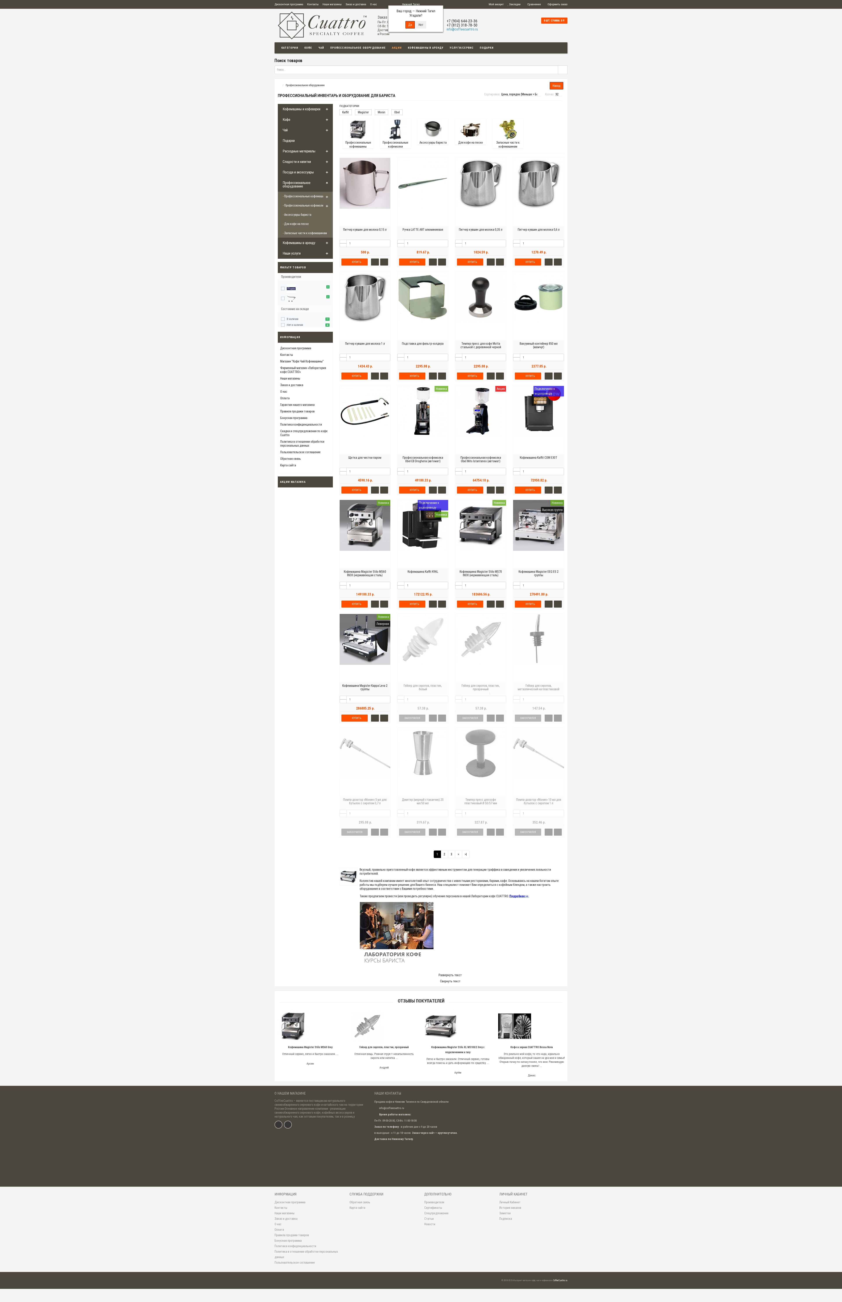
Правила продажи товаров (297, 411)
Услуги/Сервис (462, 47)
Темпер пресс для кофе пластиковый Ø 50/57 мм (480, 801)
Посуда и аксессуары (298, 172)
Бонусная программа (293, 418)
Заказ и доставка (356, 4)
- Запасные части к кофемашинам (305, 233)
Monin (381, 112)
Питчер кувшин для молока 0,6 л (539, 229)
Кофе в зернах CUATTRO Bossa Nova (531, 1047)
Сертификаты (433, 1207)
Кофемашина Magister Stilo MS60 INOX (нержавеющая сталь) (365, 573)
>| (466, 854)
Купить (356, 262)
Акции (397, 47)
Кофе (308, 47)
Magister (363, 112)
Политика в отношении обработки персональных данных (306, 1254)
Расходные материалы (299, 151)
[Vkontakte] (278, 1125)
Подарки (486, 47)
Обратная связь (290, 458)
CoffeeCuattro (284, 1100)
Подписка (505, 1218)
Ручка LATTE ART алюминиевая (423, 229)
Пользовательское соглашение (300, 452)
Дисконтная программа (289, 4)
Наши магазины (332, 4)
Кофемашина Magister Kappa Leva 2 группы (364, 687)
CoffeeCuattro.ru (560, 1280)
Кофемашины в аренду (426, 47)
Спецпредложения (436, 1213)
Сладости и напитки (297, 162)
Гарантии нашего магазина (297, 405)
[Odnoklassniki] (288, 1125)
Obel (397, 112)
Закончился (412, 718)
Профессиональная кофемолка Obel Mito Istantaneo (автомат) (480, 459)
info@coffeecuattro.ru (462, 29)
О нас (373, 4)
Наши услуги (292, 253)
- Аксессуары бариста (297, 214)
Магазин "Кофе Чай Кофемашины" (302, 361)
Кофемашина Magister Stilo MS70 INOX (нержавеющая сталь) (481, 573)
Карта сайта (288, 465)
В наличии (292, 319)
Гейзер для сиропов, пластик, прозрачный (481, 687)
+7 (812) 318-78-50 (462, 25)
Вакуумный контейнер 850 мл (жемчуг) (539, 345)
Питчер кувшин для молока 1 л (365, 343)
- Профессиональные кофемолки (304, 205)
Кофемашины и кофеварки (301, 109)
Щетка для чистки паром (364, 457)
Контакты (313, 4)
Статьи (429, 1218)
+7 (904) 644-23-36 (462, 21)
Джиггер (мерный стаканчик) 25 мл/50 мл (423, 801)
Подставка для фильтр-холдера (423, 343)
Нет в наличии (295, 324)
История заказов (510, 1207)
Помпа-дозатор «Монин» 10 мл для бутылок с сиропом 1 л (538, 801)
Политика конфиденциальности (301, 424)
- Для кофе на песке (296, 224)
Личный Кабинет (510, 1202)
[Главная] (279, 85)
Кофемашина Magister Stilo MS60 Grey (310, 1047)
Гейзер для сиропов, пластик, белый (423, 687)
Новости (429, 1224)
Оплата (285, 398)
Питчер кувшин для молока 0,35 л (480, 229)
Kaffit (345, 112)
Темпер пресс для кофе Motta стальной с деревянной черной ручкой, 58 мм (480, 347)
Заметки (505, 1213)
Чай (321, 47)
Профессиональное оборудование (358, 47)
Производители (434, 1202)
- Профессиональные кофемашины (305, 196)
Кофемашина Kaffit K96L (423, 571)
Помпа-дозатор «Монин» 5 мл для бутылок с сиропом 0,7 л (365, 801)
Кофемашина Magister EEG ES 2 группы (538, 573)
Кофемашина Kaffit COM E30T (538, 457)
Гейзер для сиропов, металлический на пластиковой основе (538, 689)
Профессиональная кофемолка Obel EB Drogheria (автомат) (423, 459)
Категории (289, 47)
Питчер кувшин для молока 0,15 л (365, 229)
